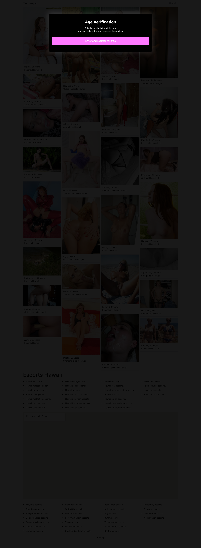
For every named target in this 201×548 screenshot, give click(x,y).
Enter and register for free (100, 40)
